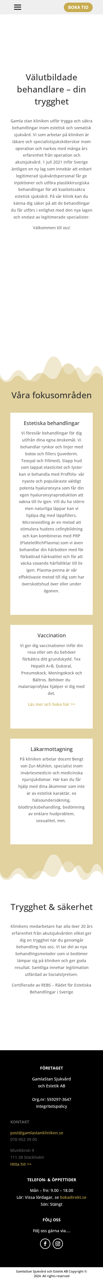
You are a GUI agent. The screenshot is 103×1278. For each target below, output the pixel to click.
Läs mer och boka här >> (51, 704)
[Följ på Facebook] (45, 1244)
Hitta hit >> (20, 1164)
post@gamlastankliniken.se (36, 1132)
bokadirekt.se (73, 1197)
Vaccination (51, 635)
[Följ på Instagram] (58, 1244)
